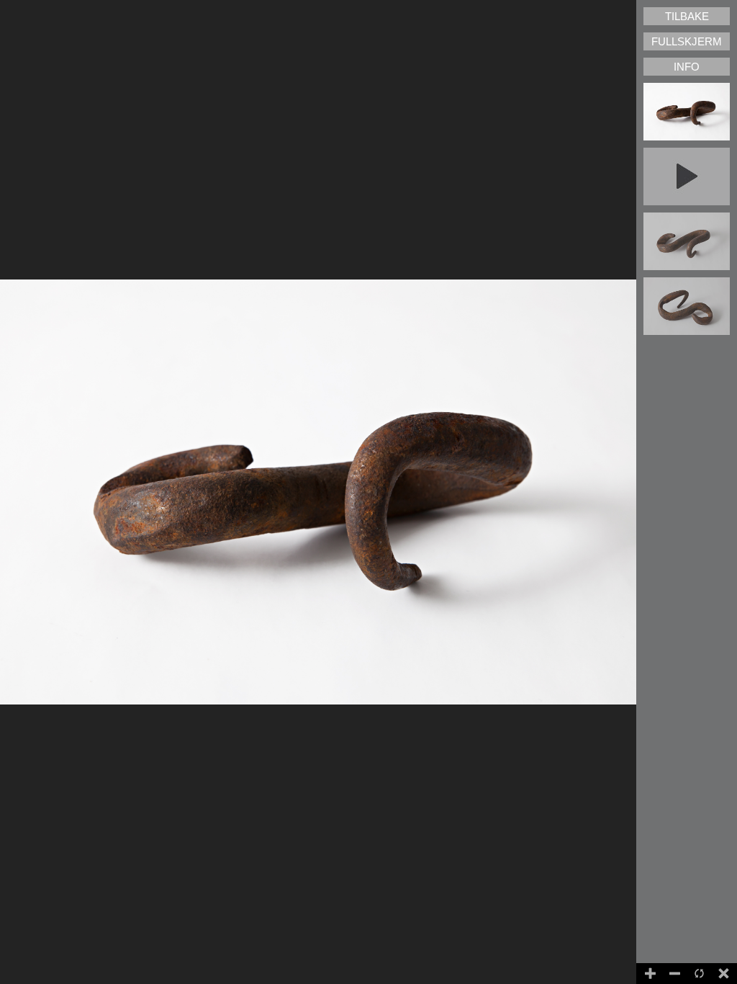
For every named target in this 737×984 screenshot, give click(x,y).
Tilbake (687, 16)
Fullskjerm (686, 41)
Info (687, 67)
